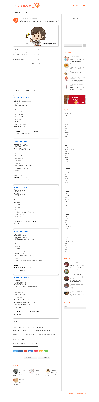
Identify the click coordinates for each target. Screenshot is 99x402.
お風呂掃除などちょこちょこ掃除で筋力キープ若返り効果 (20, 382)
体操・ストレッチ (74, 77)
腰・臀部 (66, 124)
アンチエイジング (68, 138)
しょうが (67, 186)
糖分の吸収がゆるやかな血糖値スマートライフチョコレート (77, 266)
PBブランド (68, 168)
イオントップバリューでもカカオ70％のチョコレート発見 (77, 288)
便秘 (66, 145)
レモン (67, 230)
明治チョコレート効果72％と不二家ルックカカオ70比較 (77, 295)
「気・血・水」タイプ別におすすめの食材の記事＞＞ (25, 346)
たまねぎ (67, 191)
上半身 (66, 117)
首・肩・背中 (67, 132)
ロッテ (67, 174)
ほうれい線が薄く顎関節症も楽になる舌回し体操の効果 (77, 81)
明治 (67, 178)
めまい (66, 136)
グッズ (66, 140)
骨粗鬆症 (72, 85)
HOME (72, 5)
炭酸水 (66, 251)
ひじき (67, 201)
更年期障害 (27, 18)
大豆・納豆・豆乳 (69, 232)
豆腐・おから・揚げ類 (70, 241)
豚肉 (67, 243)
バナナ (67, 224)
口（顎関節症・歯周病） (69, 149)
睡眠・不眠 (67, 153)
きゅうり (67, 184)
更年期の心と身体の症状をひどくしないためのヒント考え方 (51, 373)
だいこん (67, 195)
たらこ (67, 193)
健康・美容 (23, 18)
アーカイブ (66, 306)
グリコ (67, 170)
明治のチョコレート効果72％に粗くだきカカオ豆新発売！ (77, 281)
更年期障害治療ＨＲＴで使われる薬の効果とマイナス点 (35, 373)
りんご (67, 205)
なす (67, 197)
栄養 (66, 249)
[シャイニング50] (27, 5)
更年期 (32, 18)
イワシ (67, 207)
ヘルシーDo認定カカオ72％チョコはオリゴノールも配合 (77, 273)
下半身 (72, 84)
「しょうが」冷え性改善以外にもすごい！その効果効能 (77, 67)
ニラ (67, 222)
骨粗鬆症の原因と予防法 (75, 72)
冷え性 (66, 147)
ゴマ (67, 216)
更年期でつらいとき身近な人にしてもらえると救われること (77, 60)
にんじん (67, 199)
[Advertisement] (25, 74)
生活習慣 (35, 18)
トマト (67, 220)
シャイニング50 (76, 393)
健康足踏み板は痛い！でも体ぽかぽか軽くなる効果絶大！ (20, 373)
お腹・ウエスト (68, 115)
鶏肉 (67, 247)
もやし (67, 203)
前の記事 (29, 357)
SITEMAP (84, 5)
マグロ (67, 228)
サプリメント (67, 163)
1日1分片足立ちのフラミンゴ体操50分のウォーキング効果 (77, 88)
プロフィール (78, 5)
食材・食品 (67, 161)
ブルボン (67, 172)
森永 (67, 180)
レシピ (66, 182)
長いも (67, 245)
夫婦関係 (66, 159)
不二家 (67, 176)
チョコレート (73, 262)
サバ (67, 218)
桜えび (67, 239)
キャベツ (67, 214)
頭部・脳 (66, 128)
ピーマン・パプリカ (69, 226)
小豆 (67, 237)
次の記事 (45, 357)
